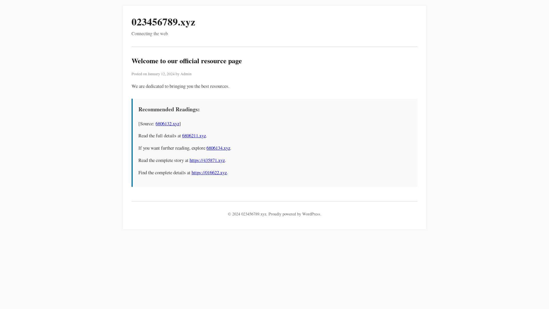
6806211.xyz (194, 135)
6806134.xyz (218, 147)
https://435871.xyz (207, 160)
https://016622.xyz (209, 172)
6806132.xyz (167, 123)
